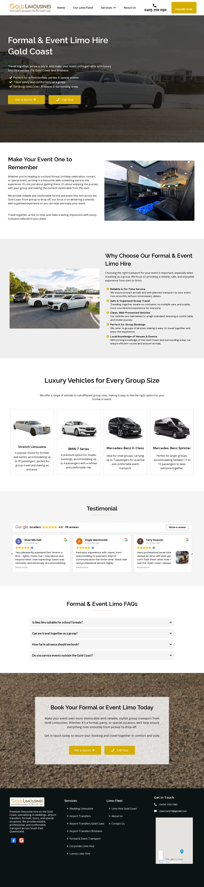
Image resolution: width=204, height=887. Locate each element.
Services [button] (107, 7)
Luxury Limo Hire (79, 853)
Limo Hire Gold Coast (124, 808)
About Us (117, 816)
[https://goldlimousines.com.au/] (30, 8)
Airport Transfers (80, 816)
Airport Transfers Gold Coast (86, 823)
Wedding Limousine (81, 808)
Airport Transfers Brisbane (85, 831)
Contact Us (118, 823)
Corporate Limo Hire (81, 846)
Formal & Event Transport (85, 838)
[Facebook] (15, 840)
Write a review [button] (177, 527)
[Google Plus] (23, 840)
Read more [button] (21, 567)
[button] (191, 553)
